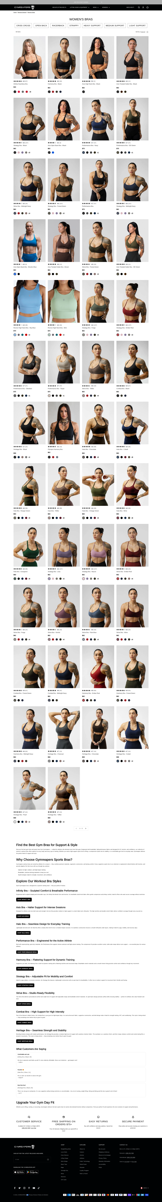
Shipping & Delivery (104, 1152)
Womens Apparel (22, 12)
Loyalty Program (84, 1170)
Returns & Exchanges (105, 1155)
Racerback (58, 26)
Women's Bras (31, 12)
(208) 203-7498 (26, 1128)
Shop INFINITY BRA (23, 899)
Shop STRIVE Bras (24, 1004)
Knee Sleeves (65, 1155)
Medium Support (115, 26)
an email (126, 1161)
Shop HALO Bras (23, 933)
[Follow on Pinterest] (29, 1188)
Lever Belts (64, 1152)
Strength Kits (64, 1170)
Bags (62, 1167)
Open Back (41, 26)
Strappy (74, 26)
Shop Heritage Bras (25, 1041)
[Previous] (60, 2)
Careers (82, 1152)
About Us (82, 1149)
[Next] (101, 2)
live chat (134, 1161)
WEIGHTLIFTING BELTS (59, 7)
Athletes (82, 1158)
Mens (62, 1173)
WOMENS (105, 7)
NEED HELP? (130, 7)
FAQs (100, 1167)
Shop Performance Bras (27, 952)
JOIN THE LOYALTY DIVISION (81, 2)
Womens (63, 1176)
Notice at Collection (43, 1195)
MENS (95, 7)
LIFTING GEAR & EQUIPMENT (78, 7)
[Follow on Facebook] (15, 1188)
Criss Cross (23, 26)
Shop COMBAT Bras (24, 1022)
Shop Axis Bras (23, 916)
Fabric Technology (85, 1161)
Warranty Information (104, 1161)
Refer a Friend (83, 1173)
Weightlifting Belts (66, 1149)
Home (15, 12)
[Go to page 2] (85, 828)
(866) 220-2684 (131, 1157)
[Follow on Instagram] (24, 1188)
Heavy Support (92, 26)
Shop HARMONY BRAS (25, 968)
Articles (82, 1155)
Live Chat (33, 1128)
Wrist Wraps (64, 1161)
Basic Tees (64, 1164)
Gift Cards (63, 1179)
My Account (102, 1149)
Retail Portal (83, 1164)
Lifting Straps (64, 1158)
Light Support (137, 26)
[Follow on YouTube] (34, 1188)
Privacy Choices (33, 1195)
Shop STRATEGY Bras (25, 985)
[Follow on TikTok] (38, 1188)
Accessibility (102, 1164)
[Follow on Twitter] (19, 1188)
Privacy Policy (103, 1158)
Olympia (82, 1167)
